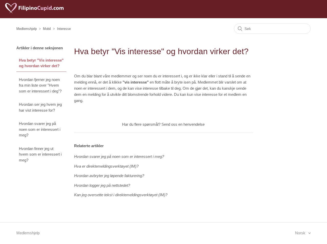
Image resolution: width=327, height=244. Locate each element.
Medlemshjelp (26, 29)
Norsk (300, 233)
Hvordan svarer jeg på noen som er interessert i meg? (39, 129)
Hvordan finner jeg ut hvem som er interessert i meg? (40, 154)
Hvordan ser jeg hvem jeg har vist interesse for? (40, 107)
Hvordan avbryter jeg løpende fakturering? (109, 175)
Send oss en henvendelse (183, 124)
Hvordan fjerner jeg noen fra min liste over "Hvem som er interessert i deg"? (40, 85)
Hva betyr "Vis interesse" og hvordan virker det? (41, 63)
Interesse (64, 29)
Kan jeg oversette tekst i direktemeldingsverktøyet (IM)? (120, 195)
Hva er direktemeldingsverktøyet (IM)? (106, 166)
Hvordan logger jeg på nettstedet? (102, 185)
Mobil (47, 29)
